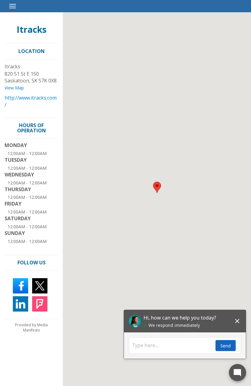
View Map (14, 88)
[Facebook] (20, 285)
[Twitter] (39, 285)
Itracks (32, 29)
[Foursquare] (39, 303)
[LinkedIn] (20, 303)
